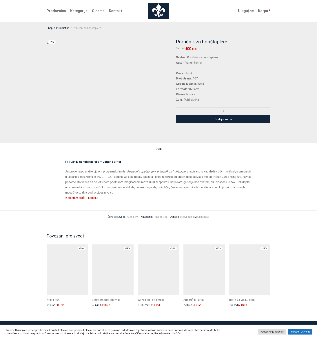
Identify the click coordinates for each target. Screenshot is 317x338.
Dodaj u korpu (223, 119)
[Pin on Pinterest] (197, 130)
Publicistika (62, 28)
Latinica (190, 216)
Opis (159, 149)
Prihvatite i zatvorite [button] (300, 331)
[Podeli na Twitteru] (191, 130)
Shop (50, 28)
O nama (98, 11)
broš (182, 216)
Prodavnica (56, 11)
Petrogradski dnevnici (106, 300)
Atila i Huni (53, 300)
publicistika (202, 216)
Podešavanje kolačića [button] (272, 331)
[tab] (158, 149)
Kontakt (115, 11)
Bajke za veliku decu (242, 300)
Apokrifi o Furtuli (193, 300)
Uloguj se (246, 11)
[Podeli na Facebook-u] (186, 130)
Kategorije (79, 11)
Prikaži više (51, 304)
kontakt (93, 198)
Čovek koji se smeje (151, 300)
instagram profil (76, 198)
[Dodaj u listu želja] (179, 129)
